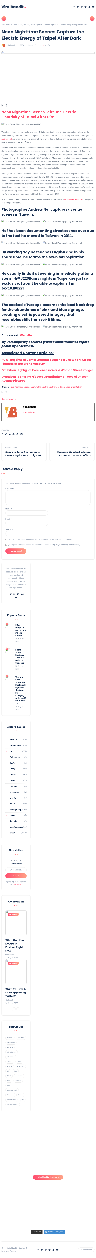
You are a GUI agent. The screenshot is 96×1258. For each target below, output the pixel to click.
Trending (14, 821)
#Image (10, 1047)
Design (13, 780)
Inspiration (14, 792)
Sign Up (16, 876)
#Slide (9, 1066)
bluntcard (19, 1076)
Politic (13, 815)
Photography (15, 809)
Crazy (12, 769)
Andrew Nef (7, 139)
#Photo (9, 1062)
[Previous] (14, 1009)
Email (8, 519)
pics (22, 1100)
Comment (10, 488)
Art (11, 751)
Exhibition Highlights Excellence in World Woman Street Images (48, 370)
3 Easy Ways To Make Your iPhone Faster (20, 630)
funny (9, 1085)
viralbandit (11, 45)
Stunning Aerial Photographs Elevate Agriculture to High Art (23, 453)
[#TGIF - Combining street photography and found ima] (72, 1188)
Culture (13, 775)
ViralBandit (14, 7)
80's (15, 1071)
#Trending (20, 1066)
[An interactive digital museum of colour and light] (72, 1133)
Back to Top (87, 1250)
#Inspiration (11, 1052)
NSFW (12, 804)
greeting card (12, 1090)
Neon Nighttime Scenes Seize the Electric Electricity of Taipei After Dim (39, 114)
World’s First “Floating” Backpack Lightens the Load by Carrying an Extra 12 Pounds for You (20, 690)
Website (26, 335)
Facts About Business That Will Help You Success (19, 656)
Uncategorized (16, 827)
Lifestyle (14, 798)
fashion (18, 1081)
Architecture (15, 745)
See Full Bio (28, 412)
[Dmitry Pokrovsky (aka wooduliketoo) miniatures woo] (24, 1215)
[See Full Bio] (36, 413)
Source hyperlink (9, 399)
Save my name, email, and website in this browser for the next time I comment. (40, 539)
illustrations (11, 1100)
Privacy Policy (17, 884)
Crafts (12, 763)
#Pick (19, 1062)
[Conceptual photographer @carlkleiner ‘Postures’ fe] (24, 1160)
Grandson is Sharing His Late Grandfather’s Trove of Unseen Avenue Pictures (45, 379)
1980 (9, 1076)
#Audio (10, 1038)
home (20, 1095)
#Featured (11, 1042)
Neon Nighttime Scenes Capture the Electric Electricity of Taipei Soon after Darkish (46, 387)
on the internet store (73, 199)
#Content (21, 1038)
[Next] (18, 1009)
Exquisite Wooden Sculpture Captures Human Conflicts (74, 453)
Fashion (13, 786)
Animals (13, 740)
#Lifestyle (10, 1057)
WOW (22, 45)
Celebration (15, 757)
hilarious (10, 1095)
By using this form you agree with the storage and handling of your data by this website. (43, 545)
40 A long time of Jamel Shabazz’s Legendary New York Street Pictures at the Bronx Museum (46, 362)
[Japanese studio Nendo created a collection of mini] (24, 1188)
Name (8, 509)
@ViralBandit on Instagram (48, 1177)
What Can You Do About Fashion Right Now (14, 945)
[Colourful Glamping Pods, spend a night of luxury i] (72, 1160)
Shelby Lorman (12, 1104)
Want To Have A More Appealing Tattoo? (15, 992)
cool (8, 1081)
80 (8, 1071)
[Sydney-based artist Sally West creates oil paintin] (72, 1215)
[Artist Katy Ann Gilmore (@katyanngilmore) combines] (24, 1133)
